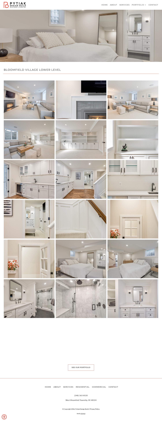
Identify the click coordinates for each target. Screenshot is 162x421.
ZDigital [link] (83, 413)
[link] (4, 416)
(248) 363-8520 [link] (81, 395)
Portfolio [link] (138, 5)
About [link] (113, 5)
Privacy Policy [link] (95, 409)
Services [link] (124, 5)
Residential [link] (83, 387)
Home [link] (104, 5)
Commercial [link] (99, 387)
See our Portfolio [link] (81, 367)
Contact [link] (153, 5)
